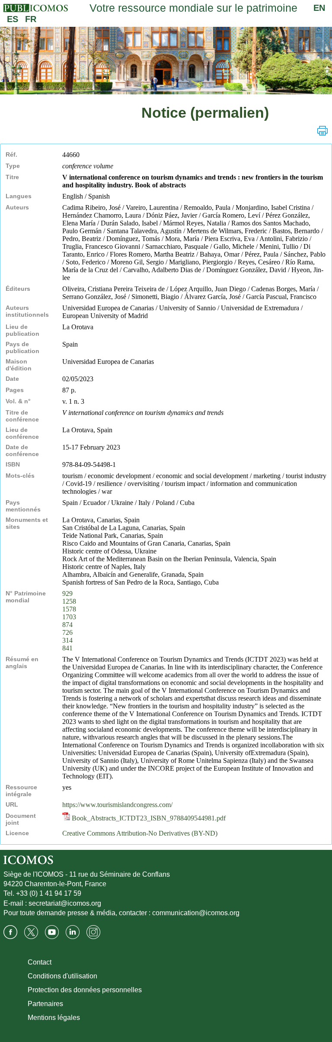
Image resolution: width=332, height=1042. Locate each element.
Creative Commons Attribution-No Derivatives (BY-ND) (139, 833)
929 (67, 593)
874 (67, 624)
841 (67, 648)
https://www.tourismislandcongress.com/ (117, 804)
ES (12, 19)
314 (67, 640)
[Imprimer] (322, 130)
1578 (69, 609)
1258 (69, 601)
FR (30, 19)
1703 (69, 617)
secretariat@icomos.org (65, 903)
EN (319, 8)
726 (67, 632)
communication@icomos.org (195, 913)
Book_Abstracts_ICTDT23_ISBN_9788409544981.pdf (148, 818)
